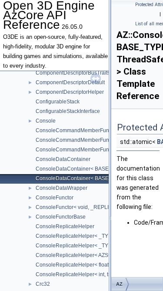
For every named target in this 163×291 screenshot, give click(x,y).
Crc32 (43, 284)
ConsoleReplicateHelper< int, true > (78, 274)
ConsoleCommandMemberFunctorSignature (88, 130)
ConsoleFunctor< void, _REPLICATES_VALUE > (93, 207)
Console (46, 121)
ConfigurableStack (58, 102)
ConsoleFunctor (54, 198)
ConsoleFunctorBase (61, 217)
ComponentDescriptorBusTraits (73, 73)
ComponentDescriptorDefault (70, 82)
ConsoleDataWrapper (61, 188)
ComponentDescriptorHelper (70, 92)
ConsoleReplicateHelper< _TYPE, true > (83, 246)
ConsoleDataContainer (63, 159)
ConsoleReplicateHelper (65, 226)
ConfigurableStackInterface (68, 111)
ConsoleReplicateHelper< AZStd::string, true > (90, 255)
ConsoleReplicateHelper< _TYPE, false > (84, 236)
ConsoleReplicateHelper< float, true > (80, 265)
